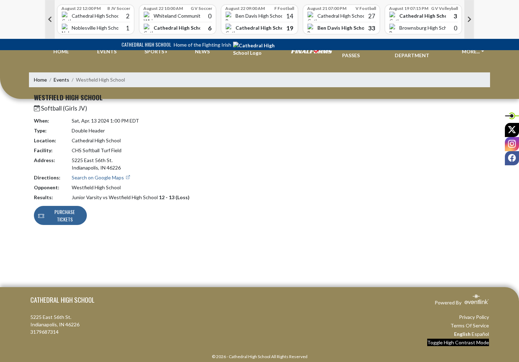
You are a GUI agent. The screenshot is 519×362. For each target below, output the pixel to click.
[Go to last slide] (50, 19)
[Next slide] (469, 19)
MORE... (471, 51)
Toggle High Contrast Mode (458, 342)
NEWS (202, 51)
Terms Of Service (470, 325)
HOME (61, 51)
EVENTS (107, 51)
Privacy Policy (474, 317)
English (462, 334)
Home (40, 80)
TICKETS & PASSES (355, 51)
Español (480, 334)
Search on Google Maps (98, 177)
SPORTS (154, 51)
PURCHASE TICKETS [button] (64, 215)
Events (61, 80)
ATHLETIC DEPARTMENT (412, 51)
